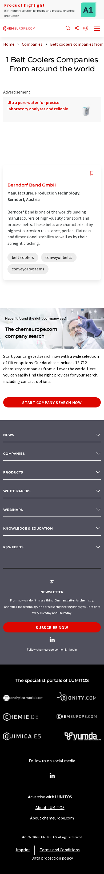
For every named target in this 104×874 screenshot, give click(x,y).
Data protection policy (52, 858)
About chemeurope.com (52, 818)
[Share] (77, 28)
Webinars (13, 510)
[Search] (68, 28)
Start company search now (52, 402)
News (8, 435)
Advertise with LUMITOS (50, 796)
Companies (14, 454)
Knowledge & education (28, 528)
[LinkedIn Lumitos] (52, 775)
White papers (17, 491)
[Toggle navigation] (97, 28)
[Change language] (85, 28)
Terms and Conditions (60, 849)
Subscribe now (52, 627)
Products (13, 472)
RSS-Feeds (13, 547)
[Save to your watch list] (92, 173)
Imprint (23, 849)
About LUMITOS (50, 807)
